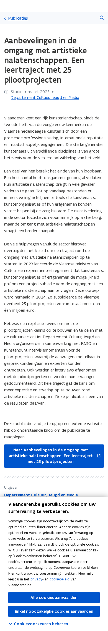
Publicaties (18, 18)
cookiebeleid (60, 579)
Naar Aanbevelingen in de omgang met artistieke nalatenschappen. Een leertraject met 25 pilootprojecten (48, 455)
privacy (36, 579)
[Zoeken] (102, 18)
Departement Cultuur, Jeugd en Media (45, 97)
